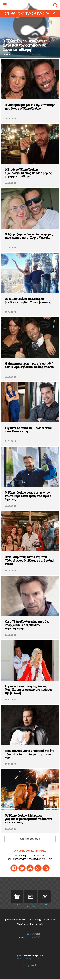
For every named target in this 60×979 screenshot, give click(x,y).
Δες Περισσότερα (30, 838)
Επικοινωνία (36, 924)
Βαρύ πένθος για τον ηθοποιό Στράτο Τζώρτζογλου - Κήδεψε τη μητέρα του (29, 754)
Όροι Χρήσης (34, 919)
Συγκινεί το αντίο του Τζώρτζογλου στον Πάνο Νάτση (28, 429)
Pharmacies (17, 896)
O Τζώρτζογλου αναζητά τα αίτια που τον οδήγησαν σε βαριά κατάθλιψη (24, 45)
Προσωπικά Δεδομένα (15, 919)
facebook (14, 868)
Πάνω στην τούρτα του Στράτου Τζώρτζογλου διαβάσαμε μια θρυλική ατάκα (29, 560)
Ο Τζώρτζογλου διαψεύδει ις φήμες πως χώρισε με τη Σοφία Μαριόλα (29, 236)
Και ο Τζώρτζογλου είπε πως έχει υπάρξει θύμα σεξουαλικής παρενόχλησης (27, 625)
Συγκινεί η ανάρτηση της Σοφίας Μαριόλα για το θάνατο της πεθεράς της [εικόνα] (28, 689)
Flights (44, 896)
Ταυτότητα (22, 924)
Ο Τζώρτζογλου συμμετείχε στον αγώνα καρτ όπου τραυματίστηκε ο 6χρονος (28, 496)
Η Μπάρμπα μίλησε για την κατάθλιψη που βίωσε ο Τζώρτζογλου (30, 106)
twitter (22, 868)
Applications (49, 919)
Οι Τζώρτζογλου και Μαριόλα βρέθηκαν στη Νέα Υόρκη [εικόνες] (28, 300)
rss (46, 868)
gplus (38, 868)
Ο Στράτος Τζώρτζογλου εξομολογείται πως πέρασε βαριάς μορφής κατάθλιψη (28, 173)
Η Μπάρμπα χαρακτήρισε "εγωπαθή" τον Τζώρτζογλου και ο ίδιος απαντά (29, 365)
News (30, 896)
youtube (30, 868)
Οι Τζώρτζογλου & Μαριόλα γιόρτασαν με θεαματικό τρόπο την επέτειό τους (28, 819)
